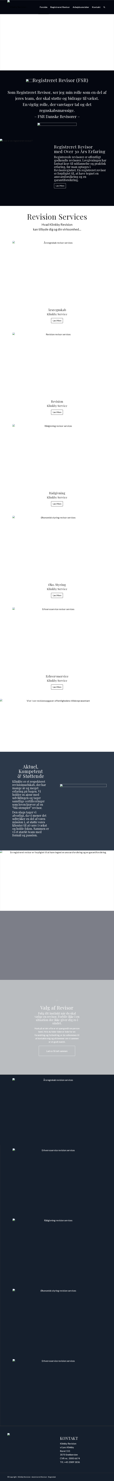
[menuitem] (43, 7)
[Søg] (104, 7)
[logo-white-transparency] (28, 7)
